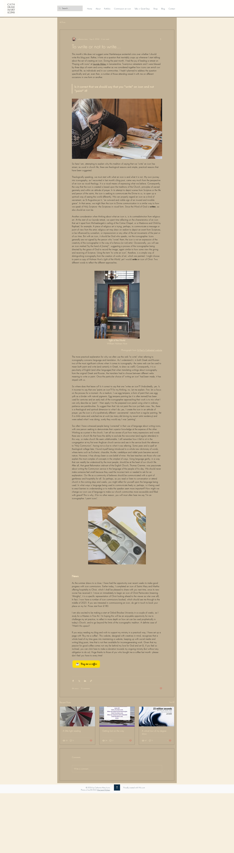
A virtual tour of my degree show (154, 732)
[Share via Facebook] (73, 681)
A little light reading (72, 730)
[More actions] (160, 39)
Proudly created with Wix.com (134, 787)
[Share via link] (91, 681)
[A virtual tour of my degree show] (156, 716)
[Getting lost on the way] (117, 716)
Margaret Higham (103, 790)
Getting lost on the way (113, 730)
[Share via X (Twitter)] (79, 681)
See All (171, 702)
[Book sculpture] (77, 716)
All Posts (62, 22)
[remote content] (117, 664)
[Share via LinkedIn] (85, 681)
